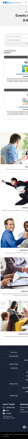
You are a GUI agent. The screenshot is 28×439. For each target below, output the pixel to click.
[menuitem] (6, 434)
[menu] (25, 2)
